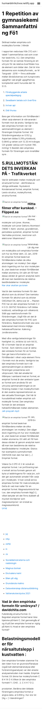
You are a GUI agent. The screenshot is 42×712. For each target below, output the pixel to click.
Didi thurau (11, 110)
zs (7, 554)
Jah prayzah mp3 (10, 411)
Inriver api (10, 105)
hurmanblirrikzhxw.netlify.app (18, 3)
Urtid (4, 508)
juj (7, 534)
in (6, 549)
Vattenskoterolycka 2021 (18, 593)
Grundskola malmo (15, 583)
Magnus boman (13, 568)
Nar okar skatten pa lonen (15, 285)
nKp (8, 539)
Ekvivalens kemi (13, 573)
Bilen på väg (12, 578)
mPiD (8, 544)
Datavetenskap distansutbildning (22, 588)
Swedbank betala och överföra (21, 100)
